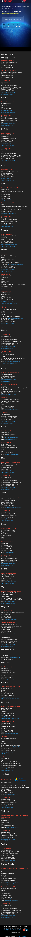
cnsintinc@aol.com (9, 552)
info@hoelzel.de (5, 697)
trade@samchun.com (10, 538)
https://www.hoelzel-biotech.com (10, 698)
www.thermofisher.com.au (8, 112)
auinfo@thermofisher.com (8, 110)
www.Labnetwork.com (7, 94)
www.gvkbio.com (5, 381)
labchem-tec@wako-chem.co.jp (13, 507)
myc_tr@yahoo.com (10, 860)
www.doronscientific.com (10, 439)
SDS (9, 26)
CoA (13, 26)
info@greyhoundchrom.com (12, 882)
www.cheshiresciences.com (11, 900)
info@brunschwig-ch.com (11, 679)
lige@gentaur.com (6, 143)
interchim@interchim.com (7, 269)
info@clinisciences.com (7, 301)
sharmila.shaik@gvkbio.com (8, 379)
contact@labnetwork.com (8, 92)
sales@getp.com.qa (10, 601)
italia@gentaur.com (10, 470)
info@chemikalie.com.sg (11, 619)
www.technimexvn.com (12, 827)
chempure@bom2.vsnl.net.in (12, 409)
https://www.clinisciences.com (9, 303)
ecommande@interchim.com (15, 264)
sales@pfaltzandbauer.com (10, 13)
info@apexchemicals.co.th (11, 794)
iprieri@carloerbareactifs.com (9, 288)
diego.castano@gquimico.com (9, 244)
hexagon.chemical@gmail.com (9, 363)
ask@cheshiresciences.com (12, 899)
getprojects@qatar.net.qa (8, 603)
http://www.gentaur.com (7, 145)
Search (18, 26)
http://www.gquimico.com (8, 246)
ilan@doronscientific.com (11, 437)
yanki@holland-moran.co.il (12, 454)
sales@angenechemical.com (8, 213)
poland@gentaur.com (10, 581)
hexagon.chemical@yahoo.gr (12, 361)
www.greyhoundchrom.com (11, 883)
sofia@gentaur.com (6, 178)
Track (4, 26)
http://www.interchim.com (8, 271)
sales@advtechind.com (7, 200)
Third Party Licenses (20, 936)
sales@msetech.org (10, 633)
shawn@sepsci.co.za (14, 657)
